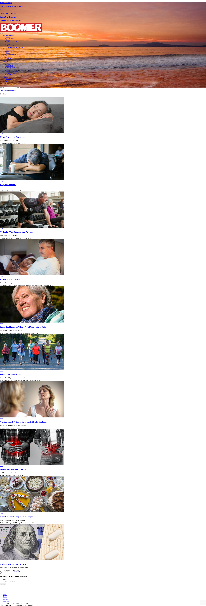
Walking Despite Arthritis (10, 374)
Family (5, 48)
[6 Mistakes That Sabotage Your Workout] (32, 227)
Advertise (5, 599)
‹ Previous (9, 572)
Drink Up (8, 58)
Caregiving (9, 51)
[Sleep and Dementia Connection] (32, 179)
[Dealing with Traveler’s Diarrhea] (32, 464)
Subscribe (3, 584)
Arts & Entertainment (8, 35)
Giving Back (9, 66)
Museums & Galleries (11, 41)
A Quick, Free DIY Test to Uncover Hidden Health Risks (23, 422)
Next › (17, 572)
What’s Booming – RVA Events (14, 47)
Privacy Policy (7, 601)
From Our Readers (8, 81)
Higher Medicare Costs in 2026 (13, 564)
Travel (4, 76)
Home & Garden (10, 67)
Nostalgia (8, 79)
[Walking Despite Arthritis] (32, 369)
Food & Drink (6, 55)
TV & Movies (10, 45)
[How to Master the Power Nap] (32, 132)
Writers (5, 595)
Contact (5, 597)
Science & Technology (12, 71)
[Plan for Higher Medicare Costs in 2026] (32, 559)
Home (1, 90)
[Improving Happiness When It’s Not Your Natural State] (32, 322)
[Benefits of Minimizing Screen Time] (32, 274)
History (8, 80)
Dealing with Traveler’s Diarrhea (13, 469)
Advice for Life (10, 50)
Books (8, 37)
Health (8, 53)
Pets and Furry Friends (12, 54)
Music (8, 42)
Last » (20, 572)
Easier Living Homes (11, 63)
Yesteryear (6, 77)
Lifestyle (5, 61)
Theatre (8, 44)
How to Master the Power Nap (12, 137)
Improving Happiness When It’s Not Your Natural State (23, 327)
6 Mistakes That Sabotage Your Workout (17, 232)
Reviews (8, 74)
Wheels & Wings (10, 73)
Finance (8, 64)
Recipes (8, 60)
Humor (8, 40)
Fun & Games (10, 38)
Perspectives (9, 68)
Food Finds (9, 57)
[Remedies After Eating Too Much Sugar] (32, 512)
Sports (8, 70)
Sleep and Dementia (8, 185)
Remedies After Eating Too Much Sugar (16, 517)
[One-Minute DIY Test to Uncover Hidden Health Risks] (32, 417)
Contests (5, 83)
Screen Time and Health (10, 279)
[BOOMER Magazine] (21, 31)
